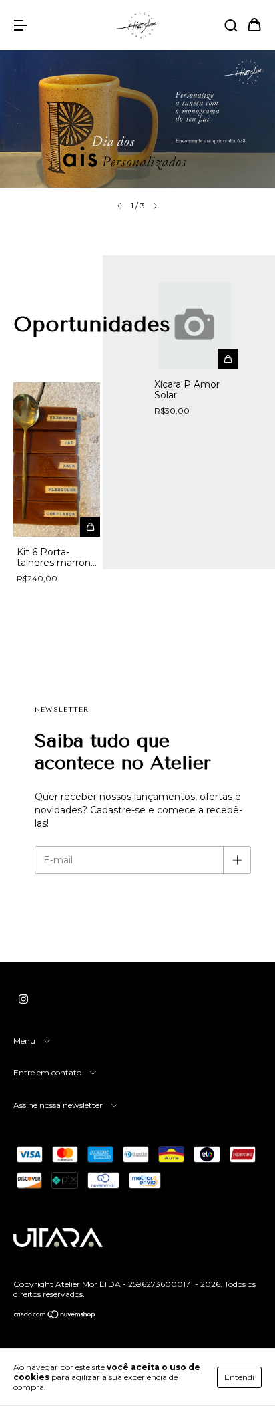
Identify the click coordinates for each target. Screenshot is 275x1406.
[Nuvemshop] (55, 1316)
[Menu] (20, 26)
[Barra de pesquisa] (231, 26)
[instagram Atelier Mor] (23, 999)
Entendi (239, 1377)
